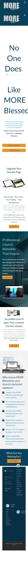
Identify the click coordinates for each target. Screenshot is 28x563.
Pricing (8, 520)
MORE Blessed (15, 543)
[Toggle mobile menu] (25, 2)
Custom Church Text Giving (14, 123)
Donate (8, 524)
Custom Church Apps (19, 486)
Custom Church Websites (14, 127)
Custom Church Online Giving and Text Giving (19, 476)
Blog (7, 522)
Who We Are (7, 512)
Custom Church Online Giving (14, 121)
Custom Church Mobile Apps (14, 125)
